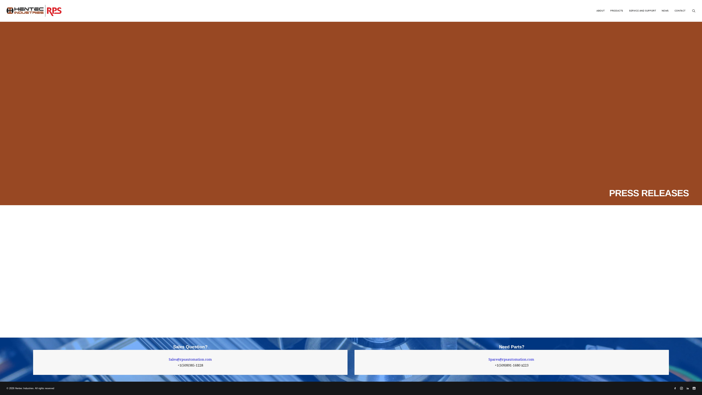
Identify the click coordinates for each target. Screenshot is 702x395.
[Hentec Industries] (34, 11)
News (665, 10)
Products (616, 10)
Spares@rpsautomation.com (511, 359)
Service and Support (642, 10)
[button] (693, 11)
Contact (680, 10)
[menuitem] (600, 11)
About (601, 10)
